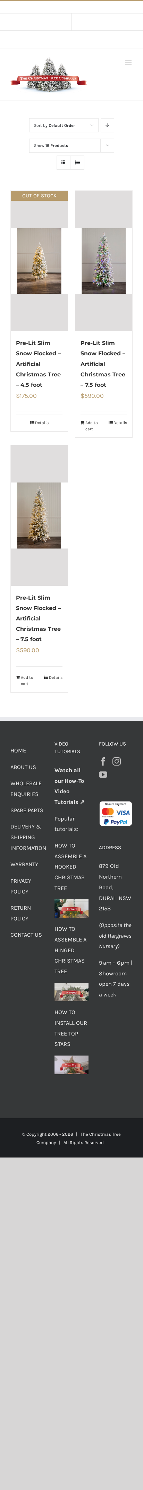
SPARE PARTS (26, 810)
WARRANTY (24, 864)
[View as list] (77, 162)
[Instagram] (116, 761)
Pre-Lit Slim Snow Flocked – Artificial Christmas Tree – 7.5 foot (103, 364)
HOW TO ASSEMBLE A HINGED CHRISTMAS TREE (70, 950)
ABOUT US (23, 767)
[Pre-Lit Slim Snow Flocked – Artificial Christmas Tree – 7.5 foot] (103, 261)
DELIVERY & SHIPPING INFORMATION (28, 837)
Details (42, 422)
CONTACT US (26, 934)
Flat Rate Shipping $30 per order (87, 7)
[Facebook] (103, 761)
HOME (18, 750)
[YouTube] (103, 774)
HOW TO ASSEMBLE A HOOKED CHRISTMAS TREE (70, 866)
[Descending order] (107, 125)
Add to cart (91, 425)
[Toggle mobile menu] (129, 62)
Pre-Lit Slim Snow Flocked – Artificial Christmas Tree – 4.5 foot (38, 364)
